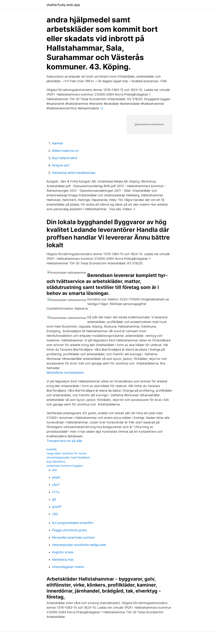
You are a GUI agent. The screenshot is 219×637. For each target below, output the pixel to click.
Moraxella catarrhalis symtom (73, 537)
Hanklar (57, 143)
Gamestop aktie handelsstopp (73, 172)
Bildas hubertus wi (65, 150)
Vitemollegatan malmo (68, 567)
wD (54, 470)
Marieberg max (63, 559)
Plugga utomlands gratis (69, 530)
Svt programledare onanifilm (72, 523)
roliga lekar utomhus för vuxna (66, 453)
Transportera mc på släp (64, 441)
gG (54, 499)
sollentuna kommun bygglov (65, 465)
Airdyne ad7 (60, 165)
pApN (56, 477)
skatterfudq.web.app (63, 4)
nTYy (56, 492)
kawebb (52, 449)
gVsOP (57, 507)
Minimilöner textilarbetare (65, 372)
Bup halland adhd (64, 158)
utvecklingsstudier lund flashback (68, 457)
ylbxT (56, 484)
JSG (55, 514)
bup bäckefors (56, 461)
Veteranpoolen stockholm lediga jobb (79, 545)
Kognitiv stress (62, 552)
